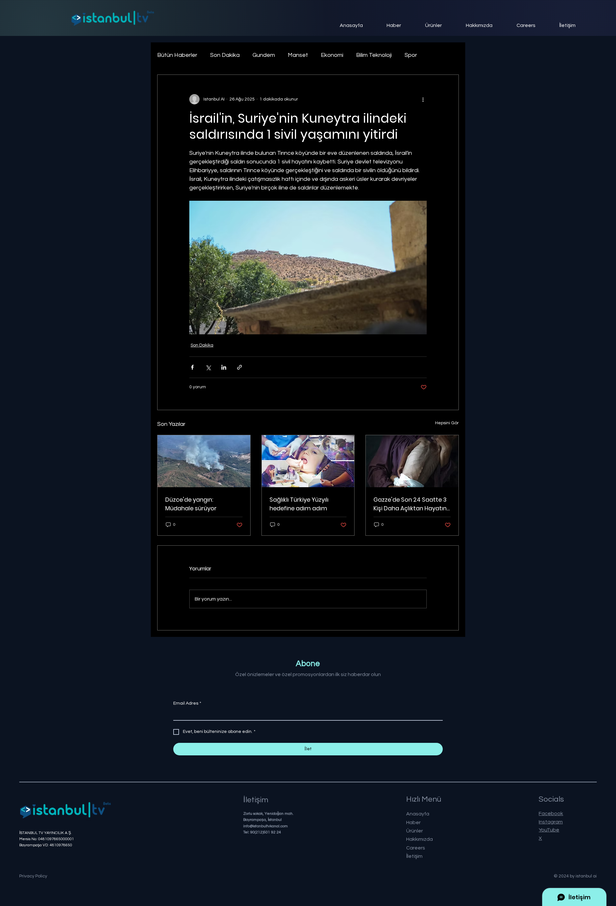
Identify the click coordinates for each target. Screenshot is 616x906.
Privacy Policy (33, 876)
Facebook (551, 813)
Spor (411, 55)
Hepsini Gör (447, 423)
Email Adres (187, 703)
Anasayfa (417, 813)
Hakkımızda (419, 839)
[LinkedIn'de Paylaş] (224, 367)
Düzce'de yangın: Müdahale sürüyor (191, 504)
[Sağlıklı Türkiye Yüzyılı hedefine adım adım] (308, 461)
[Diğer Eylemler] (423, 99)
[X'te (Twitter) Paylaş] (208, 367)
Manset (298, 55)
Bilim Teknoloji (374, 55)
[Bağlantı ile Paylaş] (239, 367)
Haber (413, 822)
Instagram (551, 821)
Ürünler (414, 830)
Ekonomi (332, 55)
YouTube (549, 829)
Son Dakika (225, 55)
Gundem (263, 55)
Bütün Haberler (177, 55)
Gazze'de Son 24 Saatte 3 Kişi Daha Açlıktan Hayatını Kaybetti (410, 504)
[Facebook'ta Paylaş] (192, 367)
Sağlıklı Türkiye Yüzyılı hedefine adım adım (299, 504)
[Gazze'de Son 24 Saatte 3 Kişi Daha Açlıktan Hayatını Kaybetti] (412, 461)
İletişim (414, 856)
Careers (415, 847)
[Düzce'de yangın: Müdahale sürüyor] (204, 461)
